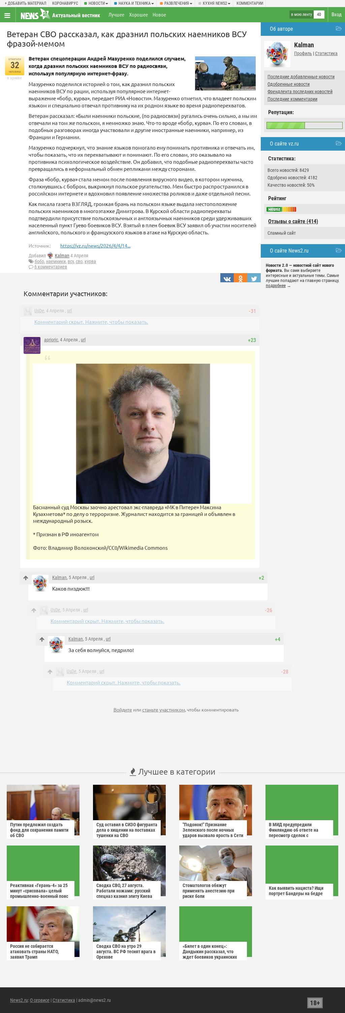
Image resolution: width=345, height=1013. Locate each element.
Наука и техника (135, 3)
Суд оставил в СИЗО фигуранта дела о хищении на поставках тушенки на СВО (126, 830)
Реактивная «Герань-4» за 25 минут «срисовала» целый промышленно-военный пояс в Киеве (39, 893)
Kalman (62, 255)
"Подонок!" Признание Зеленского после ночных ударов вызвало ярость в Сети (213, 830)
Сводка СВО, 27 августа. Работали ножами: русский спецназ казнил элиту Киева (124, 891)
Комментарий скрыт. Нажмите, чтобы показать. (91, 321)
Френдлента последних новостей (300, 91)
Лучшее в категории (175, 771)
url (69, 310)
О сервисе (40, 1000)
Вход (337, 14)
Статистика (326, 53)
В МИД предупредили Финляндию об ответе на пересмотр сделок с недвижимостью (293, 832)
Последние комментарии (292, 99)
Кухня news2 (215, 3)
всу (71, 261)
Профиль (303, 53)
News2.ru (19, 1000)
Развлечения (176, 3)
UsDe (39, 310)
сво (79, 261)
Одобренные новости (289, 84)
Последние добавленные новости (301, 76)
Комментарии (250, 3)
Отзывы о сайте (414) (293, 221)
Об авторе (281, 29)
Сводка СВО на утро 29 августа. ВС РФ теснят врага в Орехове (126, 951)
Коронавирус (65, 3)
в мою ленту (301, 14)
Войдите (123, 709)
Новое (159, 15)
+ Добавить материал (25, 3)
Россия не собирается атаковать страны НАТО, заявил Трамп (34, 951)
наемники (56, 261)
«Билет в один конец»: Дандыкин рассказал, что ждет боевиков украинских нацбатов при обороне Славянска (210, 956)
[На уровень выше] (26, 578)
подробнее (276, 285)
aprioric (51, 339)
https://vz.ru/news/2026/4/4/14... (95, 245)
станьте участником (163, 709)
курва (90, 261)
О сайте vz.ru (284, 143)
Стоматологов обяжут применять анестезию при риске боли (208, 891)
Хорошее (138, 15)
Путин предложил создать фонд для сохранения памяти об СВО (39, 830)
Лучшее (116, 15)
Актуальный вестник (76, 15)
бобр (39, 261)
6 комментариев (50, 266)
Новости (97, 3)
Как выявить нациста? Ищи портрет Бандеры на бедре (296, 890)
